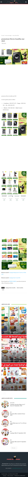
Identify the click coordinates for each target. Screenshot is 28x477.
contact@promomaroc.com (17, 468)
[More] (24, 45)
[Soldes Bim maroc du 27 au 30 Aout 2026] (14, 377)
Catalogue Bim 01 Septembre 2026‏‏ (18, 433)
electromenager (8, 35)
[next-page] (5, 393)
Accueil (2, 35)
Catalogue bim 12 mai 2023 (14, 277)
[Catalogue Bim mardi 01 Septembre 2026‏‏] (5, 441)
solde (3, 289)
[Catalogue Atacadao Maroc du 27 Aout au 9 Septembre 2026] (14, 320)
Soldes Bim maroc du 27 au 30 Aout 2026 (14, 388)
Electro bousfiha (20, 287)
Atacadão (13, 329)
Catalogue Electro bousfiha (10, 287)
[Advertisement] (14, 19)
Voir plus (13, 448)
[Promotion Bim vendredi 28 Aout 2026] (14, 349)
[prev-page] (2, 393)
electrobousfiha (16, 35)
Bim (14, 358)
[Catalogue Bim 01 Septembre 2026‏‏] (5, 432)
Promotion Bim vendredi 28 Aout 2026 (14, 360)
